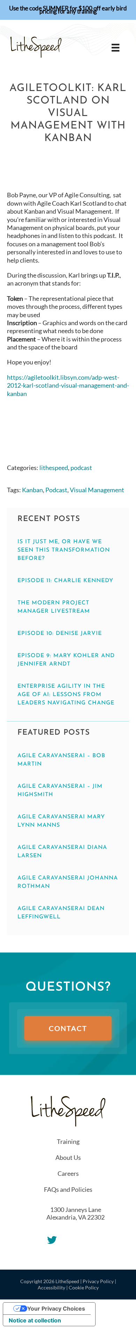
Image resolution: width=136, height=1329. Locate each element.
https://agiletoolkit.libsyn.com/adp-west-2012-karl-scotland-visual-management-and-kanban (68, 385)
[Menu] (115, 47)
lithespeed (53, 467)
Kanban (32, 490)
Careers (68, 1173)
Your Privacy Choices (56, 1308)
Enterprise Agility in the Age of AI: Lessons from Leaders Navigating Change (65, 695)
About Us (68, 1157)
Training (68, 1141)
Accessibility (51, 1287)
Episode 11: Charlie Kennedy (65, 581)
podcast (81, 467)
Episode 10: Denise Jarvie (59, 633)
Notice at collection (35, 1320)
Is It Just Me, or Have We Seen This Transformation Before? (63, 550)
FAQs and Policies (68, 1189)
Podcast (56, 490)
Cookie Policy (84, 1287)
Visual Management (97, 490)
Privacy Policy (98, 1281)
